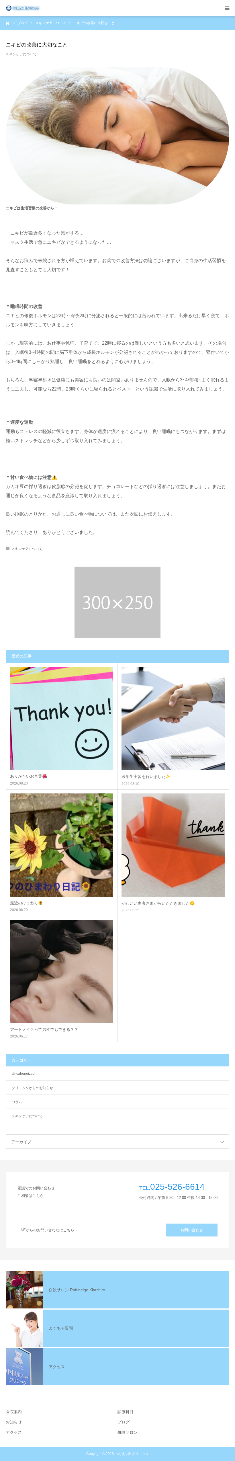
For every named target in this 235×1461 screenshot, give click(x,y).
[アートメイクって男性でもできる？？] (61, 971)
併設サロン (127, 1432)
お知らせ (14, 1422)
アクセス (14, 1432)
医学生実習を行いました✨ (146, 776)
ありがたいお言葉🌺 (28, 776)
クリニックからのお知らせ (32, 1088)
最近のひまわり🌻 (26, 903)
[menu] (227, 8)
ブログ (123, 1422)
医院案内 (14, 1411)
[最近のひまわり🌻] (61, 845)
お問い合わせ (192, 1230)
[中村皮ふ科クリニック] (23, 8)
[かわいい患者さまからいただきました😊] (173, 845)
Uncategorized (23, 1074)
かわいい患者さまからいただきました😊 (158, 903)
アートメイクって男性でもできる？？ (44, 1029)
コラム (17, 1102)
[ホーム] (8, 23)
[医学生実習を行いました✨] (173, 718)
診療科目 (125, 1411)
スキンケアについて (21, 54)
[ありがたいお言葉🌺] (61, 718)
